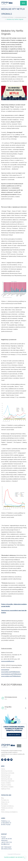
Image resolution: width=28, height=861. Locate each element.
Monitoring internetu (6, 771)
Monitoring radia (5, 777)
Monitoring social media (7, 773)
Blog (2, 798)
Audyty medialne (6, 783)
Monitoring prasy (5, 775)
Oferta (3, 769)
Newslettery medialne (7, 787)
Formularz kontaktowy (7, 806)
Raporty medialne (6, 785)
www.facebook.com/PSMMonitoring (11, 674)
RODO (3, 810)
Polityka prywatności (7, 808)
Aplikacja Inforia (5, 789)
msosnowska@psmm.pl (7, 661)
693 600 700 (21, 857)
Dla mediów (4, 804)
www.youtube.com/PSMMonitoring (11, 676)
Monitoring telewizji (6, 779)
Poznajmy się (5, 800)
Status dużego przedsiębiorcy (9, 812)
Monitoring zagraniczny (7, 781)
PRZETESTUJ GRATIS (14, 734)
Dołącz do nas (5, 802)
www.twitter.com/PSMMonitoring (10, 672)
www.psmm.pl (5, 669)
